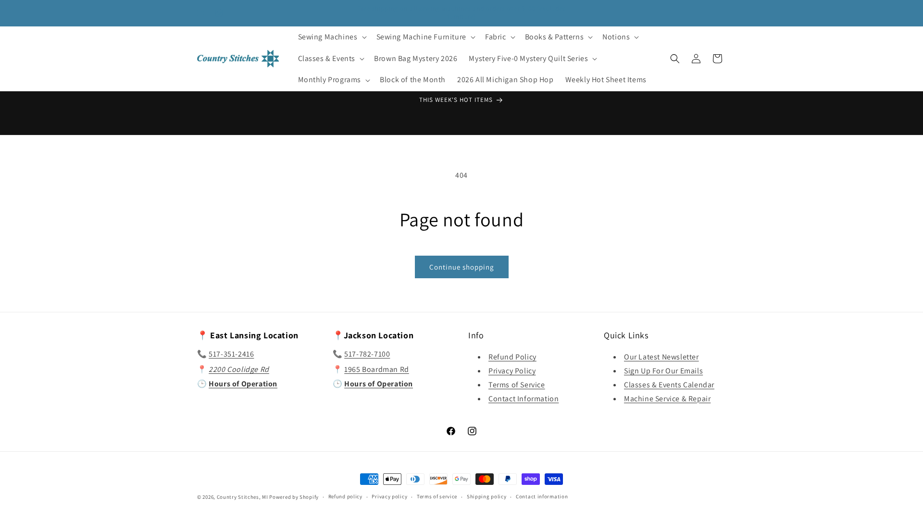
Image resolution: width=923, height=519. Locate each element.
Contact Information (523, 399)
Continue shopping (461, 267)
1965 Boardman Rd (376, 369)
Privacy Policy (512, 371)
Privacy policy (389, 496)
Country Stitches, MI (242, 497)
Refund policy (345, 496)
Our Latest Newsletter (661, 357)
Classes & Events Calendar (669, 385)
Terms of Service (516, 385)
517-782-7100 (367, 354)
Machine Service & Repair (667, 399)
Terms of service (437, 496)
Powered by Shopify (294, 497)
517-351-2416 (231, 354)
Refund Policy (512, 357)
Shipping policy (487, 496)
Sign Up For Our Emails (663, 371)
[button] (331, 37)
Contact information (542, 496)
